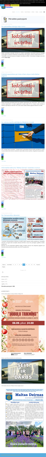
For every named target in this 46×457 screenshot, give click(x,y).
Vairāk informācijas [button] (15, 5)
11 (26, 264)
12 (29, 264)
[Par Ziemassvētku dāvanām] (23, 228)
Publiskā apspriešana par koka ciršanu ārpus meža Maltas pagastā (20, 75)
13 (31, 264)
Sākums (4, 264)
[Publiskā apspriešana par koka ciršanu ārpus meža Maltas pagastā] (23, 89)
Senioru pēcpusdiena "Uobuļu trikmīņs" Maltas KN (12, 293)
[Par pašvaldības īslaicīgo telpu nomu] (23, 40)
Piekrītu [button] (2, 5)
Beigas (3, 266)
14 (34, 264)
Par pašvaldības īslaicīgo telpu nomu (13, 26)
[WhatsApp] (23, 65)
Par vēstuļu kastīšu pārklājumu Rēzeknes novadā (17, 122)
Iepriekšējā (9, 264)
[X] (23, 64)
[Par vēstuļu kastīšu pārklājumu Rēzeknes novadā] (23, 136)
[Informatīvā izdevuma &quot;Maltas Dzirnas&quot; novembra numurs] (23, 184)
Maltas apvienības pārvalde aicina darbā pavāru (11, 358)
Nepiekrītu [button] (7, 5)
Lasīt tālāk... (3, 67)
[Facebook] (23, 62)
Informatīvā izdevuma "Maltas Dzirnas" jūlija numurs (12, 385)
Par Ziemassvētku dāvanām (10, 215)
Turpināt (38, 264)
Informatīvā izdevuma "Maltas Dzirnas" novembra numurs (20, 168)
